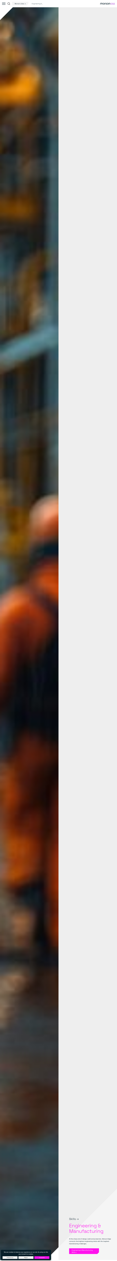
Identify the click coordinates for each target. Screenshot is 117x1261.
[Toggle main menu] (3, 4)
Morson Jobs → (20, 4)
